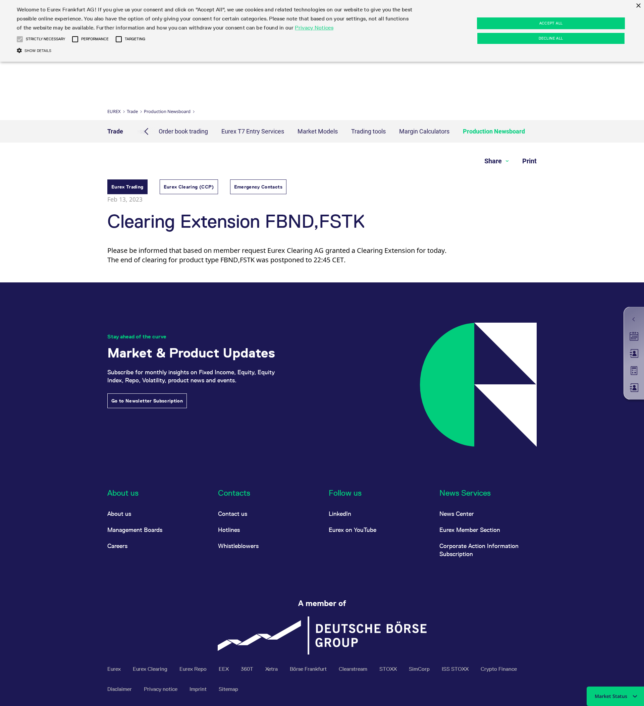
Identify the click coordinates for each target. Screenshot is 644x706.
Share (493, 161)
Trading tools (368, 131)
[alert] (322, 31)
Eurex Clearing (151, 669)
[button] (19, 39)
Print (529, 161)
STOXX (388, 669)
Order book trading (183, 131)
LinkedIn (340, 513)
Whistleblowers (238, 545)
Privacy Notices (314, 27)
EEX (224, 669)
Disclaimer (120, 689)
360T (248, 669)
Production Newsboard (167, 111)
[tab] (127, 187)
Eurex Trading (127, 186)
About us (119, 513)
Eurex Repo (193, 669)
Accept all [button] (551, 23)
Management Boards (134, 529)
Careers (117, 545)
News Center (456, 513)
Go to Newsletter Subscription (147, 400)
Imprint (199, 689)
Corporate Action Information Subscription (479, 549)
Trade (132, 111)
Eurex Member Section (469, 529)
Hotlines (229, 529)
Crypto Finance (499, 669)
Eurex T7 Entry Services (252, 131)
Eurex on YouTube (352, 529)
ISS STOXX (456, 669)
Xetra (272, 669)
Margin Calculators (424, 131)
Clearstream (354, 669)
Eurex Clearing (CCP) (189, 186)
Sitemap (228, 689)
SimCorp (420, 669)
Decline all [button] (551, 38)
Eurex (114, 111)
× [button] (638, 5)
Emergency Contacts (258, 186)
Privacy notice (161, 689)
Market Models (318, 131)
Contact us (232, 513)
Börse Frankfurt (309, 669)
